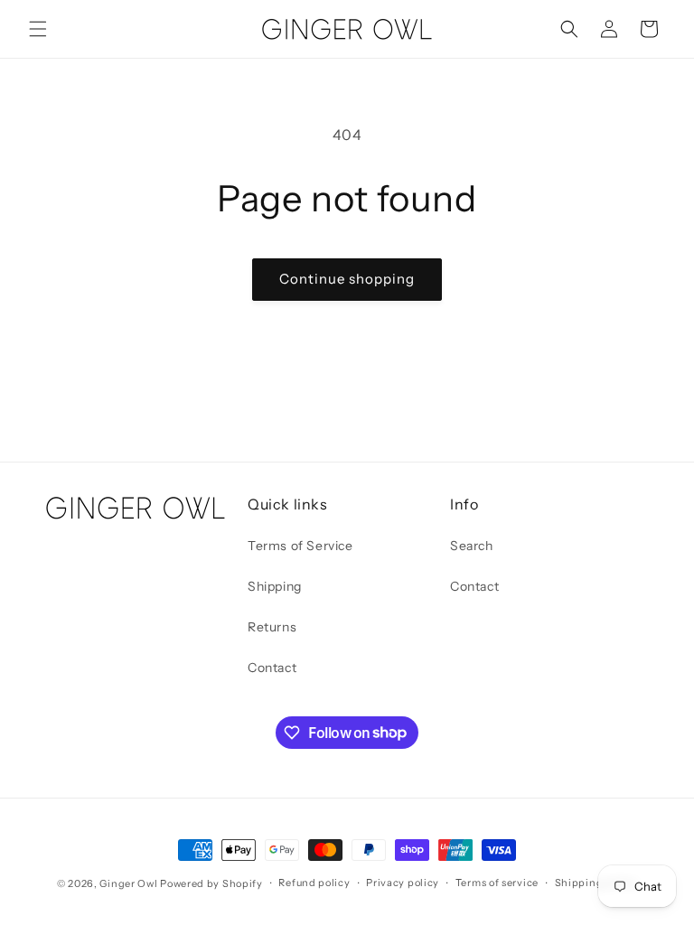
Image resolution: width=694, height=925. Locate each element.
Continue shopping (347, 278)
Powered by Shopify (211, 883)
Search (471, 545)
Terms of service (497, 882)
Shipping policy (596, 882)
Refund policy (314, 882)
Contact (272, 667)
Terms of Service (300, 545)
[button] (38, 29)
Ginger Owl (128, 883)
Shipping (275, 586)
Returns (272, 627)
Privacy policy (402, 882)
